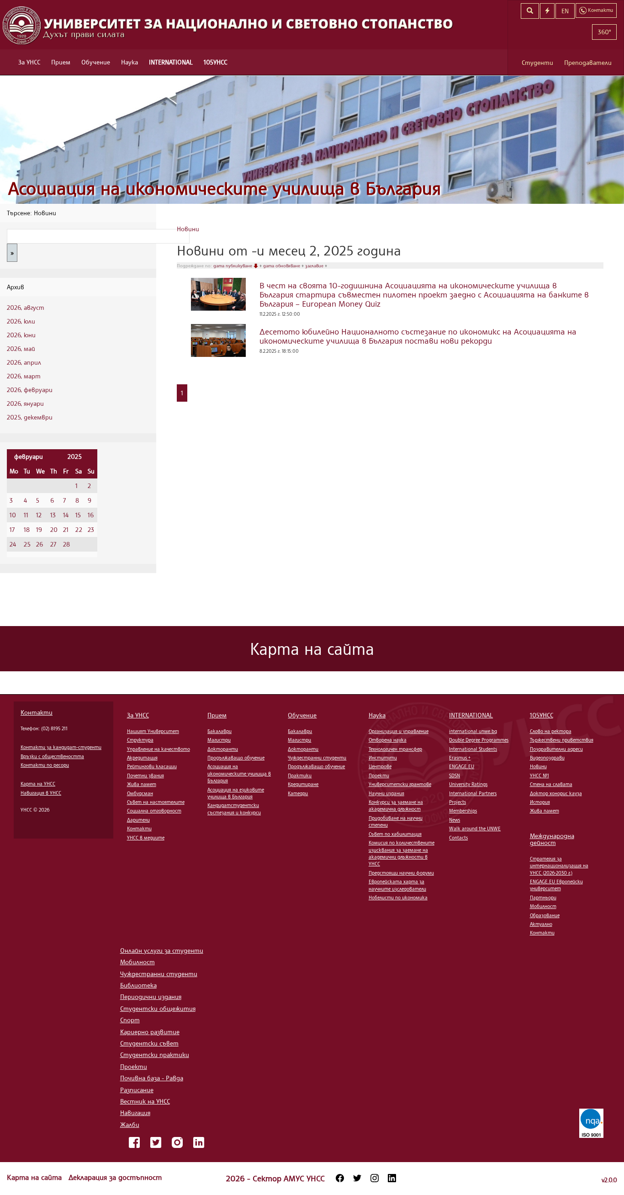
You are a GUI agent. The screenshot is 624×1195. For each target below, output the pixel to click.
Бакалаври (219, 731)
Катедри (298, 793)
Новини (188, 229)
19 (39, 529)
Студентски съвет (149, 1043)
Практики (300, 775)
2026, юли (21, 321)
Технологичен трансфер (395, 749)
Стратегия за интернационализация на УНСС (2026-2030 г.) (559, 865)
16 (91, 515)
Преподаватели (588, 62)
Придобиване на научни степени (396, 821)
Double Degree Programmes (478, 740)
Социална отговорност (154, 810)
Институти (383, 757)
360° (604, 32)
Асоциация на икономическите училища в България (224, 188)
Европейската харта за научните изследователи (397, 885)
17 (12, 529)
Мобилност (543, 906)
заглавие (315, 265)
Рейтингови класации (152, 766)
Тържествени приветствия (561, 740)
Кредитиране (303, 784)
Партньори (543, 897)
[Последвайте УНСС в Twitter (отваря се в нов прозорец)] (357, 1178)
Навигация (135, 1112)
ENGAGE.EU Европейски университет (556, 885)
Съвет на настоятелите (156, 802)
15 (78, 515)
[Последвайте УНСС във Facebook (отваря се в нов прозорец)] (340, 1178)
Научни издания (386, 793)
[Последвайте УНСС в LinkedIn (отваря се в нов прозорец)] (392, 1178)
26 (39, 544)
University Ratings (468, 784)
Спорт (130, 1020)
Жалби (129, 1124)
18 (27, 529)
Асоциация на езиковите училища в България (235, 793)
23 (91, 529)
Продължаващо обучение (235, 757)
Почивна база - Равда (151, 1078)
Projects (457, 802)
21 (66, 529)
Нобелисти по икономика (398, 897)
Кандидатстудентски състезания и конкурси (234, 808)
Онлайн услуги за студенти (161, 950)
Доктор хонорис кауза (556, 793)
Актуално (541, 924)
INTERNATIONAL (171, 62)
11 (26, 515)
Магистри (219, 740)
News (454, 820)
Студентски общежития (158, 1008)
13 (53, 515)
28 (66, 544)
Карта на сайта (35, 1177)
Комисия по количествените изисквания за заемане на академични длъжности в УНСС (401, 853)
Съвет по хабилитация (395, 834)
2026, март (24, 376)
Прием (60, 62)
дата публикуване (233, 265)
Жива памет (141, 784)
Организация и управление (398, 731)
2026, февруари (30, 389)
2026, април (24, 362)
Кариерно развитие (150, 1032)
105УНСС (215, 62)
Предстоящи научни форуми (401, 873)
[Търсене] (530, 11)
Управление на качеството (158, 749)
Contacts (458, 837)
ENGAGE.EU (461, 766)
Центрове (380, 766)
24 (13, 544)
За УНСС (29, 62)
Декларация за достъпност (115, 1177)
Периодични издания (150, 996)
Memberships (463, 810)
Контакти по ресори (45, 765)
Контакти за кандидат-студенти (61, 747)
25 (27, 544)
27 (53, 544)
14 (66, 515)
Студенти (537, 62)
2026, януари (25, 403)
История (540, 802)
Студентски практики (154, 1054)
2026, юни (21, 335)
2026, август (25, 307)
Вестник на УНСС (145, 1101)
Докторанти (222, 749)
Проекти (379, 775)
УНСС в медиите (145, 837)
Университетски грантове (400, 784)
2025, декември (30, 417)
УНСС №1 (539, 775)
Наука (129, 62)
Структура (140, 740)
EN (565, 11)
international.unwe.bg (473, 731)
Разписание (136, 1090)
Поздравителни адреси (556, 749)
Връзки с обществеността (52, 756)
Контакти (37, 712)
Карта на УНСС (38, 784)
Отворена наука (388, 740)
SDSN (454, 775)
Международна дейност (552, 839)
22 (78, 529)
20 (54, 529)
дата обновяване (282, 265)
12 (39, 515)
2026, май (21, 348)
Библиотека (138, 985)
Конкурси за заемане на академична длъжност (396, 805)
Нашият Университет (153, 731)
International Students (473, 749)
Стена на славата (551, 784)
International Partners (473, 793)
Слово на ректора (550, 731)
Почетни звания (145, 775)
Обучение (95, 62)
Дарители (138, 820)
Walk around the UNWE (475, 828)
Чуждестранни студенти (317, 757)
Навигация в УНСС (41, 793)
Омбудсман (140, 793)
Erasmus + (460, 757)
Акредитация (142, 757)
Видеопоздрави (547, 757)
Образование (545, 915)
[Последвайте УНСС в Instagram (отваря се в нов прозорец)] (375, 1178)
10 (13, 515)
